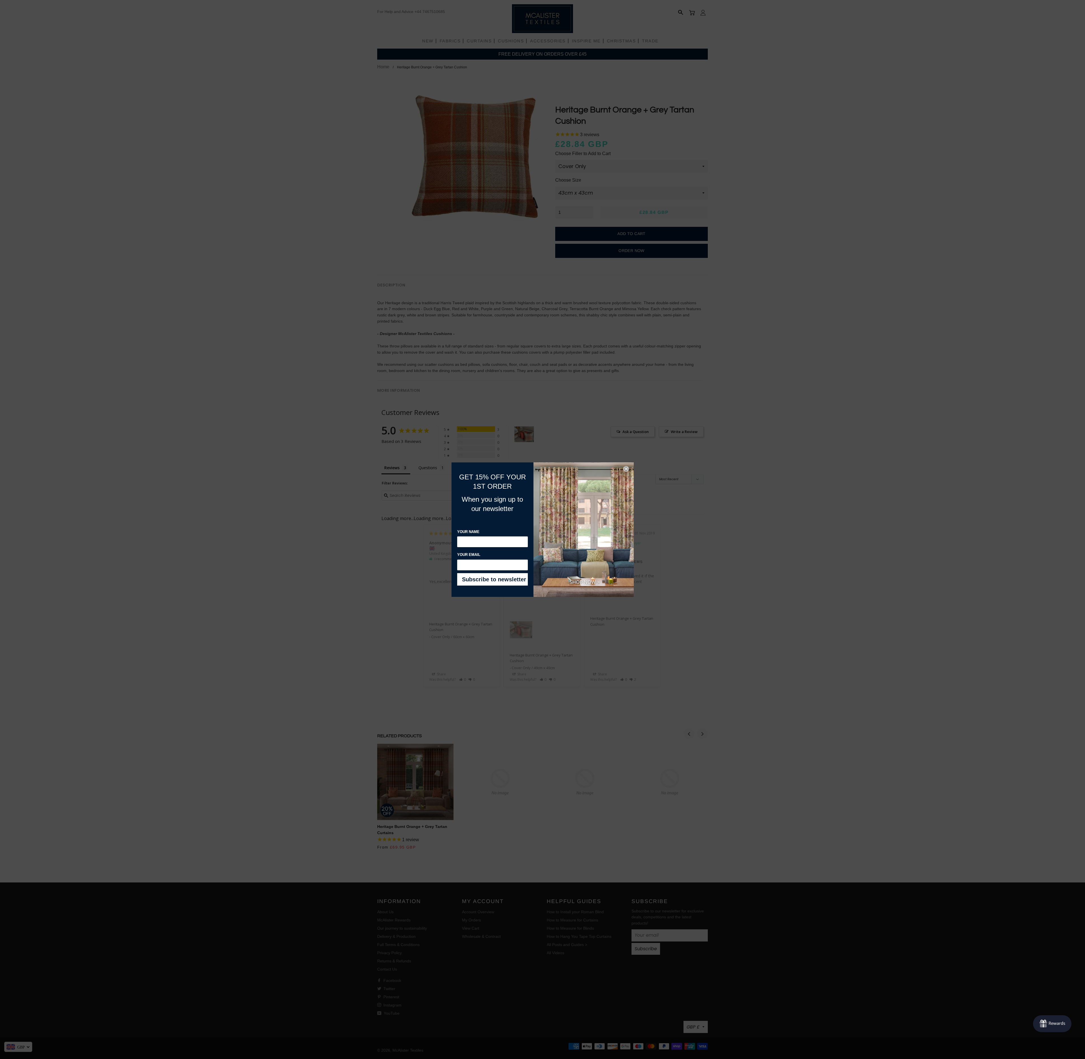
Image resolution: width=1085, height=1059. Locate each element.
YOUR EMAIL (468, 555)
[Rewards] (1052, 1023)
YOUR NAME (468, 532)
